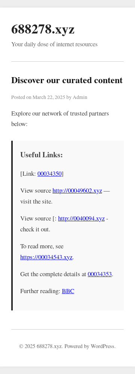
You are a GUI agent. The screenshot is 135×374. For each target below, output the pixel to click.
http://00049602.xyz (77, 190)
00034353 (100, 273)
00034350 (50, 173)
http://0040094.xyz (81, 218)
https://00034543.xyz (46, 256)
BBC (68, 290)
